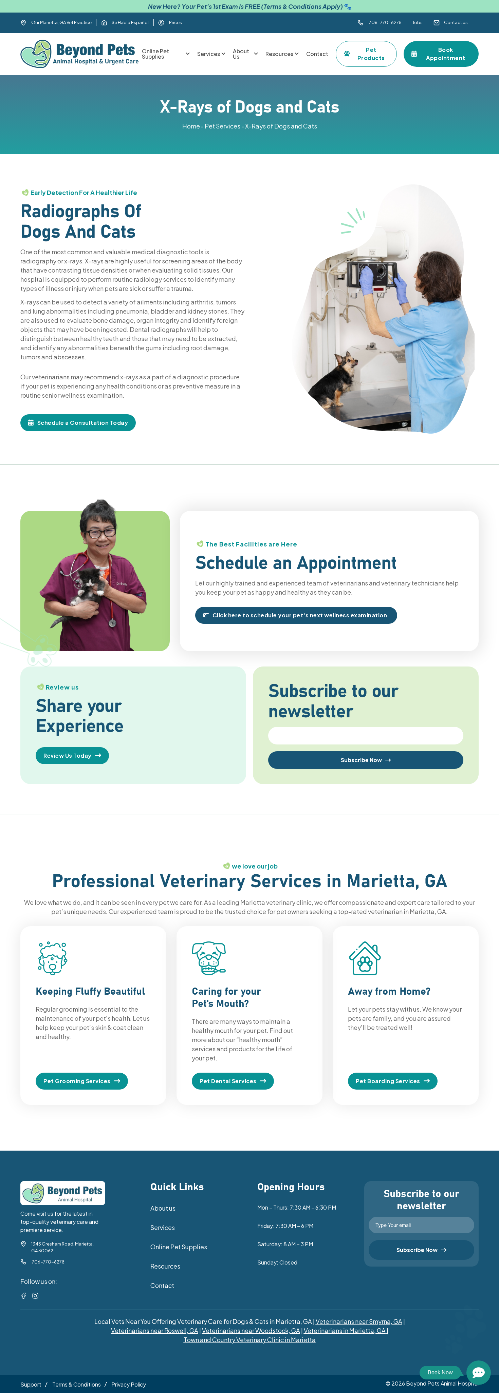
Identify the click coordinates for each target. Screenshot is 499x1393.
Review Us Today (67, 755)
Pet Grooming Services (77, 1080)
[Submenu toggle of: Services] (223, 54)
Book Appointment (445, 53)
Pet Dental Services (228, 1080)
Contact (162, 1285)
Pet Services (222, 126)
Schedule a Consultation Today (82, 422)
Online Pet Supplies (178, 1247)
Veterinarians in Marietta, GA (345, 1330)
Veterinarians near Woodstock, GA (251, 1330)
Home (191, 126)
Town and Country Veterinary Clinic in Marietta (250, 1340)
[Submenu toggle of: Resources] (296, 54)
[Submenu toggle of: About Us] (256, 54)
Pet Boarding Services (388, 1080)
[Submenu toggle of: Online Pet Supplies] (187, 54)
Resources (165, 1266)
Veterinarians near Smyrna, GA (359, 1321)
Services (162, 1227)
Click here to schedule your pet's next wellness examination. (300, 615)
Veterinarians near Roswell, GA (154, 1330)
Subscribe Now (361, 759)
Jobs (417, 22)
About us (162, 1208)
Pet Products (371, 53)
